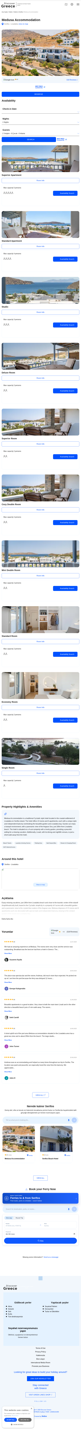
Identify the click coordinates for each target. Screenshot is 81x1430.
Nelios (44, 1416)
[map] (66, 4)
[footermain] (40, 1278)
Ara (41, 1241)
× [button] (31, 1408)
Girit (9, 1311)
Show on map (40, 884)
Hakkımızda (40, 1355)
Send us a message (51, 1257)
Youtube (43, 1406)
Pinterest (46, 1406)
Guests (6, 130)
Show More (8, 953)
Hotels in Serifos (18, 12)
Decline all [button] (25, 1420)
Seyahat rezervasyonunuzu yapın (23, 1329)
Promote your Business (40, 1366)
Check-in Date (10, 109)
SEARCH (30, 139)
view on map (23, 24)
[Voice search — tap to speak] (68, 1120)
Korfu (10, 1314)
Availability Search (67, 193)
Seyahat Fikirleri (51, 1306)
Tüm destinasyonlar (15, 1317)
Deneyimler (49, 1309)
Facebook (31, 1406)
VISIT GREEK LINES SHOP (40, 1395)
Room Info (40, 180)
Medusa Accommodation (15, 1159)
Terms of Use (40, 1348)
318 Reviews (71, 80)
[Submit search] (74, 1120)
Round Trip (19, 1218)
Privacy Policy (40, 1352)
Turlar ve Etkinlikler (52, 1311)
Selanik (11, 1309)
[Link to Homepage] (8, 8)
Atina (10, 1306)
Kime (45, 1223)
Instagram (35, 1406)
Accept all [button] (11, 1420)
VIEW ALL (40, 1095)
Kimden (7, 1223)
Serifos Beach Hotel (50, 1159)
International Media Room (40, 1363)
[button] (18, 1424)
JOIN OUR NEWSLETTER (40, 1379)
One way (9, 1218)
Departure (8, 1231)
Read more (15, 1416)
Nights (6, 119)
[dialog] (18, 1417)
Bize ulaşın (40, 1359)
